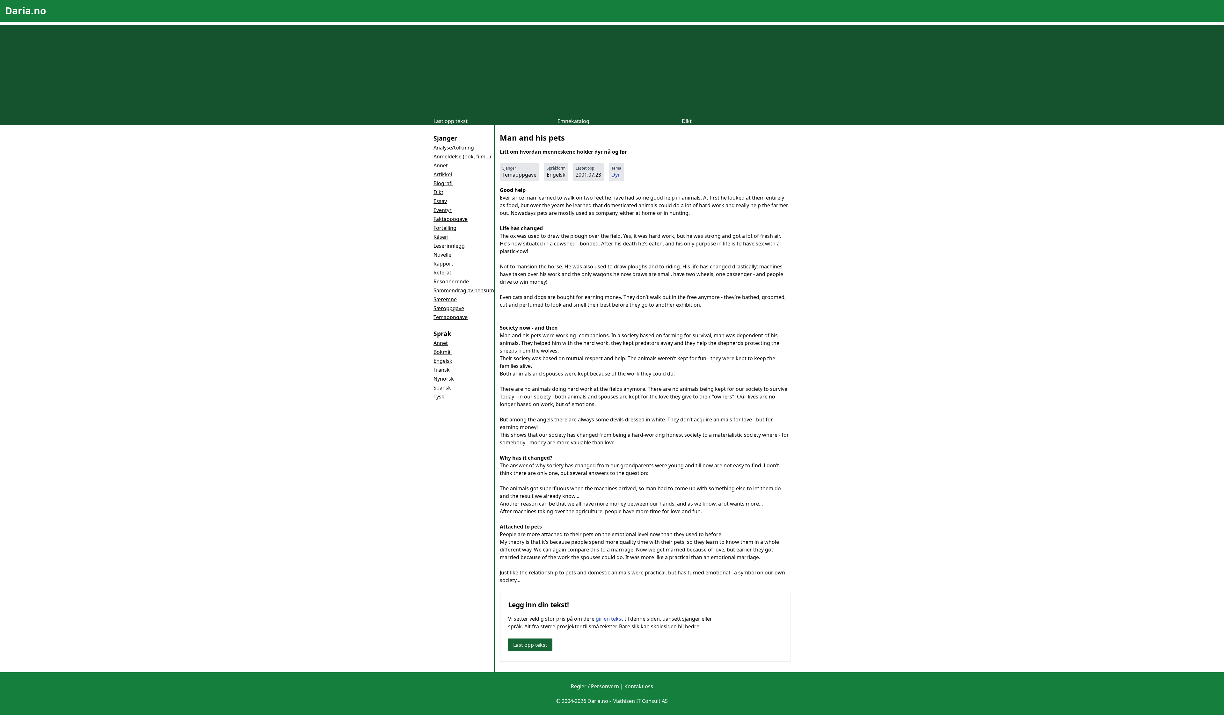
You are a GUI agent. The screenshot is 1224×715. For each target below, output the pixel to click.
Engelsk (442, 360)
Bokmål (442, 351)
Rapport (443, 263)
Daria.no (25, 10)
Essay (440, 201)
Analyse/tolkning (453, 147)
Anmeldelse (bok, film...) (462, 156)
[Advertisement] (612, 69)
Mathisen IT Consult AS (640, 700)
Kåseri (440, 236)
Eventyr (442, 210)
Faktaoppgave (450, 219)
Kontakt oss (638, 686)
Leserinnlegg (449, 245)
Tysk (438, 396)
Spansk (442, 387)
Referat (442, 272)
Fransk (441, 369)
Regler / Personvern (595, 686)
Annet (440, 165)
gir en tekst (609, 618)
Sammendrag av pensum (463, 290)
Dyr (615, 174)
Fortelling (444, 227)
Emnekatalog (573, 121)
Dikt (687, 121)
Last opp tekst (450, 121)
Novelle (442, 254)
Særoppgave (448, 308)
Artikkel (442, 174)
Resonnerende (451, 281)
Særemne (445, 299)
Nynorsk (443, 378)
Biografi (443, 183)
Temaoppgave (450, 317)
